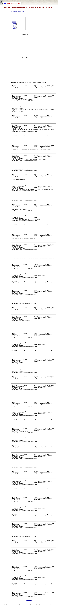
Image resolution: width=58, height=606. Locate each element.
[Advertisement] (5, 31)
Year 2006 (14, 26)
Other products (22, 13)
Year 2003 (14, 25)
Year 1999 (14, 21)
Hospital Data (22, 11)
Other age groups (17, 13)
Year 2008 (14, 28)
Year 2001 (14, 23)
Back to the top (29, 600)
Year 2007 (14, 27)
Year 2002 (14, 24)
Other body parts (28, 13)
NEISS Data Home (16, 11)
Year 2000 (14, 22)
